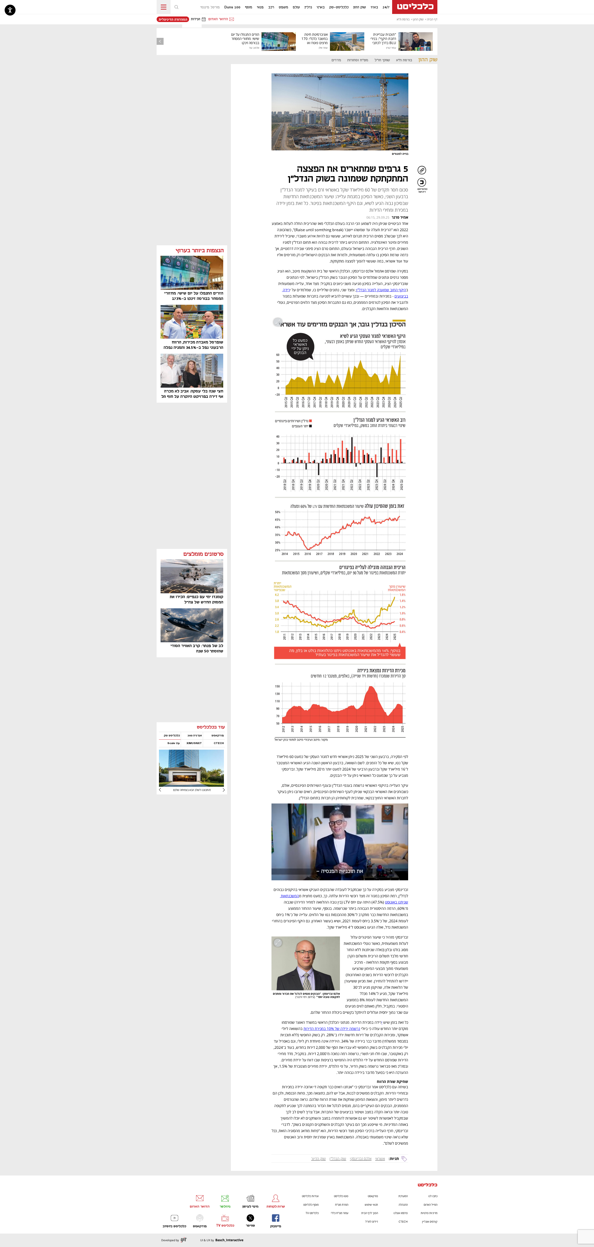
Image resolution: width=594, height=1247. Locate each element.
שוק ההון (418, 19)
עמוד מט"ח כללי (339, 1213)
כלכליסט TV (312, 1213)
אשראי (380, 1158)
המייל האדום (430, 1205)
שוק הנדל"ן (337, 1158)
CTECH (403, 1222)
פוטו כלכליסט (341, 1196)
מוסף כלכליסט (311, 1205)
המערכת (403, 1196)
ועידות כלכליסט (310, 1196)
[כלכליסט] (427, 1185)
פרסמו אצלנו (401, 1213)
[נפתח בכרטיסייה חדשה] (191, 785)
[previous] (160, 41)
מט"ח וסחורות (357, 60)
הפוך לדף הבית (369, 1213)
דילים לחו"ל (371, 1222)
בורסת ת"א (403, 19)
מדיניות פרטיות (429, 1213)
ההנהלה (403, 1205)
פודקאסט (373, 1196)
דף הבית (432, 19)
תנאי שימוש (371, 1205)
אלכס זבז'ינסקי (360, 1158)
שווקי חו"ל (382, 60)
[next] (163, 789)
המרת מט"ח (341, 1205)
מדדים (336, 60)
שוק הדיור (318, 1158)
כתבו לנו (432, 1196)
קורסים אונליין (429, 1222)
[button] (176, 7)
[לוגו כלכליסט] (414, 7)
